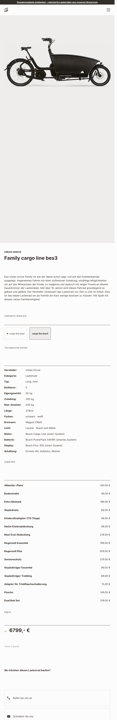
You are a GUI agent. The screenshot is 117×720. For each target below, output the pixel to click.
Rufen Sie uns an (19, 698)
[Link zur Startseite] (7, 10)
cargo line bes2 (17, 333)
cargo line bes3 (40, 333)
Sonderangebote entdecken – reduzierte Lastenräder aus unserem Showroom (57, 2)
